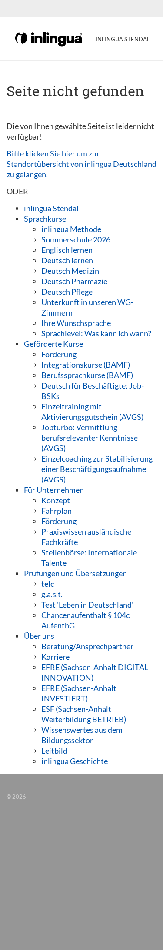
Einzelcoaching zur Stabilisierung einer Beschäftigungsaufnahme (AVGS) (97, 469)
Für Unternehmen (54, 490)
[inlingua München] (49, 38)
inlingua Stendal (51, 208)
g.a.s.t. (52, 594)
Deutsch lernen (67, 260)
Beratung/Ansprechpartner (87, 646)
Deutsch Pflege (67, 291)
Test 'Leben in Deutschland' (87, 604)
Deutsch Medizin (70, 271)
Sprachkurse (45, 218)
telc (47, 583)
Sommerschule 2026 (75, 239)
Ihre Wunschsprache (76, 323)
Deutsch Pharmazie (74, 281)
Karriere (55, 656)
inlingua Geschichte (74, 761)
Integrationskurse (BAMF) (85, 364)
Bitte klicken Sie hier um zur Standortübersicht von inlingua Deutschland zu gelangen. (81, 164)
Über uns (39, 636)
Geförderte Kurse (53, 344)
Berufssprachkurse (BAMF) (87, 375)
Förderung (59, 354)
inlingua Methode (71, 229)
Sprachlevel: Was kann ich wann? (96, 333)
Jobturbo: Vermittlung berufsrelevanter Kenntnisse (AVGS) (89, 437)
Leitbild (54, 750)
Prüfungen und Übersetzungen (75, 573)
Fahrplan (56, 510)
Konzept (55, 500)
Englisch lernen (67, 250)
